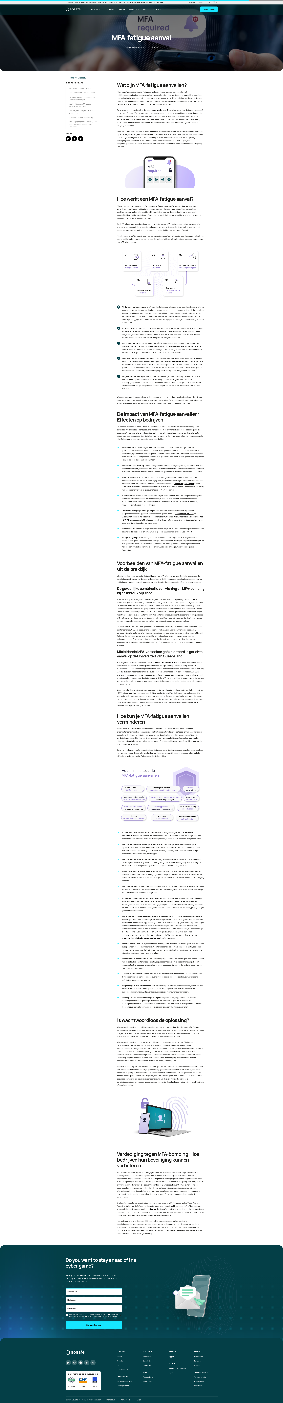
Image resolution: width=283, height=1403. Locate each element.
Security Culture (123, 1386)
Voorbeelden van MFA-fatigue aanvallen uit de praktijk (80, 105)
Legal (171, 1373)
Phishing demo (148, 1381)
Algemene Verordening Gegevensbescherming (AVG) (145, 517)
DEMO (145, 1372)
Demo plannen (209, 10)
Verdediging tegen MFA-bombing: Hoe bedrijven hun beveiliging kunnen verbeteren (83, 124)
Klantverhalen (199, 1381)
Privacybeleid (126, 1400)
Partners (157, 10)
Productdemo (148, 1377)
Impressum (110, 1400)
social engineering (176, 361)
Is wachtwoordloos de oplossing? (81, 117)
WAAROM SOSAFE (201, 1372)
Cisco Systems (190, 599)
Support (201, 2)
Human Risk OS (122, 1369)
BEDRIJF (197, 1352)
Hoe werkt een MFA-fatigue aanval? (82, 93)
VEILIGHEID (173, 1364)
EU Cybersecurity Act (184, 513)
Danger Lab (147, 1365)
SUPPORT (172, 1352)
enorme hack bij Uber (162, 110)
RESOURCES (147, 1352)
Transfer (120, 1361)
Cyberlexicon (147, 1361)
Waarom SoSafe (200, 1377)
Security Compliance (124, 1381)
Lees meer (159, 2)
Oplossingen (109, 10)
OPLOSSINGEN (122, 1376)
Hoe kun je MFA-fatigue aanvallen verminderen (81, 112)
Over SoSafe (198, 1357)
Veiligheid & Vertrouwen (177, 1368)
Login (208, 2)
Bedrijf (145, 10)
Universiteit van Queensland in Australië (164, 662)
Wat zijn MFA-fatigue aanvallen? (80, 89)
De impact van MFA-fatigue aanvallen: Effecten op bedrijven (83, 98)
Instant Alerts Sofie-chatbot (162, 1209)
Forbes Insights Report (184, 483)
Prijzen (122, 10)
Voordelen (198, 1386)
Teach (119, 1357)
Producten (94, 10)
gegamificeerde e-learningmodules (159, 1185)
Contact (192, 2)
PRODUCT (121, 1352)
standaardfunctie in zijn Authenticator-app (141, 938)
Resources (133, 10)
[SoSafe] (73, 10)
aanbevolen (132, 932)
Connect (120, 1365)
